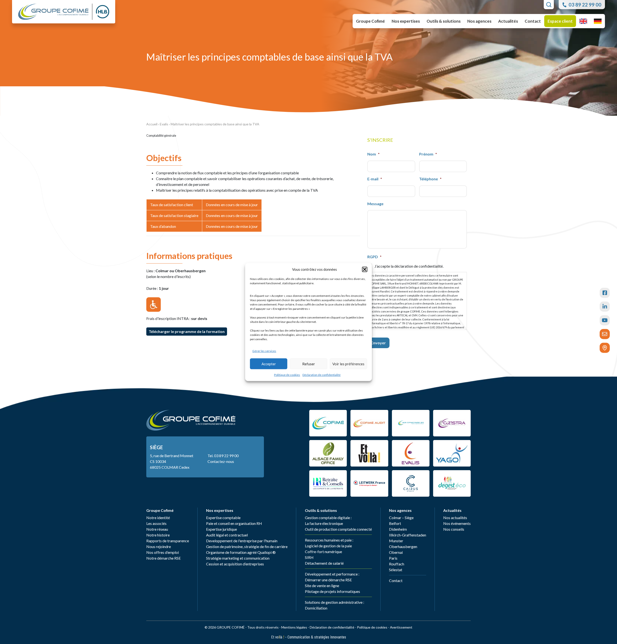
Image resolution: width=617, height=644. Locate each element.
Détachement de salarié (324, 563)
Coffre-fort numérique (323, 551)
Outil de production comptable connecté (338, 529)
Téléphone (430, 178)
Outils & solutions (321, 510)
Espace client (560, 21)
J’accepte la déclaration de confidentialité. (409, 266)
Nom (373, 154)
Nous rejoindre (158, 546)
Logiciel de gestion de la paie (328, 545)
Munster (396, 540)
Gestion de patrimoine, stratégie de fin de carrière (247, 546)
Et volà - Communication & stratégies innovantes (308, 636)
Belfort (395, 523)
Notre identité (158, 517)
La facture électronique (324, 523)
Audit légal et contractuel (227, 535)
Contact (533, 21)
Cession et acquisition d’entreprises (235, 564)
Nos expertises (219, 510)
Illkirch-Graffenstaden (407, 535)
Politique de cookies (287, 375)
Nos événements (457, 523)
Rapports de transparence (167, 540)
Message (375, 203)
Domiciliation (316, 608)
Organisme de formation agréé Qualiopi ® (241, 552)
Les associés (156, 523)
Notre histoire (158, 535)
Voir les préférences (348, 364)
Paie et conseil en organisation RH (234, 523)
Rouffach (396, 564)
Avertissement (401, 627)
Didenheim (398, 529)
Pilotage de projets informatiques (332, 591)
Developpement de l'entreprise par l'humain (241, 540)
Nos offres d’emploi (162, 552)
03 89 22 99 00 (226, 455)
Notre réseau (157, 529)
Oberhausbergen (403, 546)
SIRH (309, 557)
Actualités (452, 510)
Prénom (428, 154)
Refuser (308, 364)
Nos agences (400, 510)
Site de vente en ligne (322, 585)
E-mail (374, 178)
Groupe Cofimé (160, 510)
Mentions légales (294, 627)
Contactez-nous (221, 461)
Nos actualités (455, 517)
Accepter (269, 364)
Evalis (164, 124)
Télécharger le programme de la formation (187, 331)
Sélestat (395, 569)
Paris (393, 558)
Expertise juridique (221, 529)
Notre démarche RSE (163, 558)
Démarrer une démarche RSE (328, 579)
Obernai (396, 552)
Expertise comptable (223, 517)
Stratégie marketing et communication (237, 558)
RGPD (374, 256)
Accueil (151, 124)
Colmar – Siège (401, 517)
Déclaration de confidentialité (321, 375)
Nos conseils (453, 529)
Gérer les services (264, 351)
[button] (364, 269)
